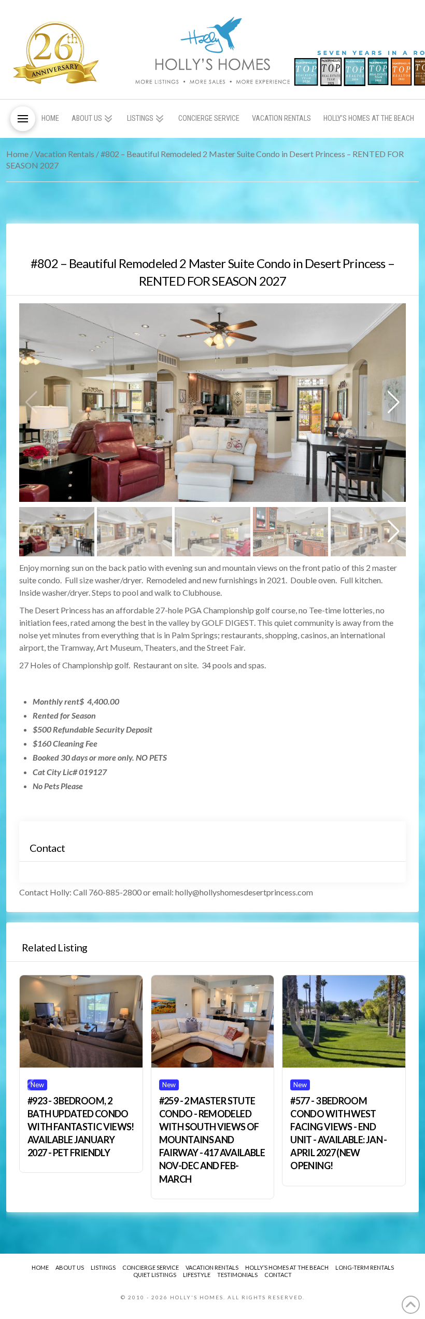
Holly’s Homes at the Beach (287, 1267)
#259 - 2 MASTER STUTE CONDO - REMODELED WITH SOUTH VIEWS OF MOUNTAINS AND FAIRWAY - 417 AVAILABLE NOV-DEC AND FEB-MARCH (212, 1140)
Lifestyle (196, 1274)
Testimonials (237, 1274)
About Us (69, 1267)
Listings (103, 1267)
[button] (22, 118)
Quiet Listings (154, 1274)
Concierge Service (150, 1267)
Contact (278, 1274)
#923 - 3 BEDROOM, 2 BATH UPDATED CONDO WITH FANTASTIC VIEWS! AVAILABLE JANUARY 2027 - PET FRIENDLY (80, 1127)
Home (17, 154)
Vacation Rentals (64, 154)
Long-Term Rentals (364, 1267)
